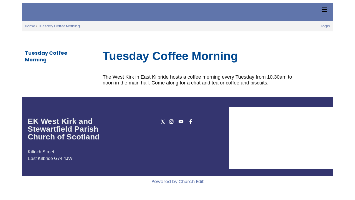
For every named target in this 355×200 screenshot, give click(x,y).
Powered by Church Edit (177, 181)
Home (30, 26)
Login (325, 26)
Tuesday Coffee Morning (59, 26)
